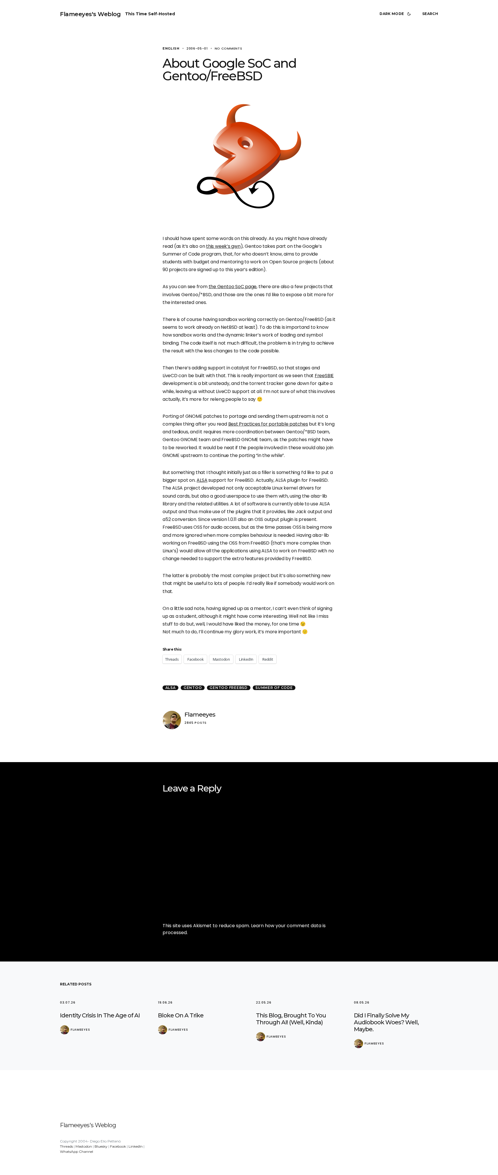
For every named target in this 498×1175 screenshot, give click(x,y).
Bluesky (101, 1146)
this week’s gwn (223, 246)
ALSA (202, 480)
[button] (396, 13)
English (171, 48)
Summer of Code (274, 687)
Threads (66, 1146)
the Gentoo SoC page (233, 286)
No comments (228, 48)
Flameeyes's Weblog (90, 14)
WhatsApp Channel (76, 1151)
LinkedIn (136, 1146)
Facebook (118, 1146)
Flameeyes (199, 714)
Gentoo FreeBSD (229, 687)
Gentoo (193, 687)
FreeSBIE (324, 375)
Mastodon (84, 1146)
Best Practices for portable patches (268, 424)
